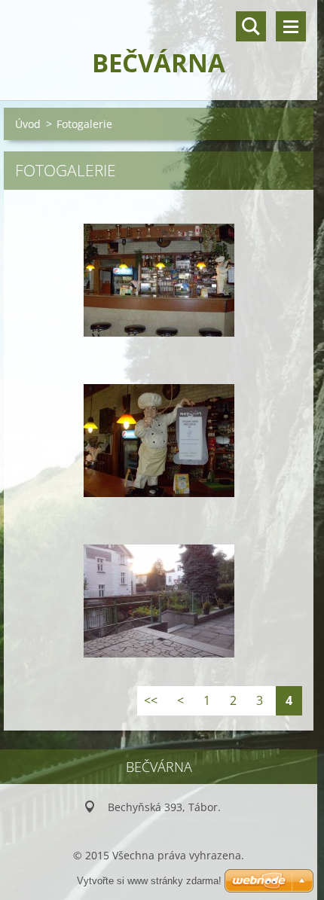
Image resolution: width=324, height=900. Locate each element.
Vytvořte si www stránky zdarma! (149, 880)
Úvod (28, 124)
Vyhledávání (251, 26)
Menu (291, 26)
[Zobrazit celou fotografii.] (159, 280)
